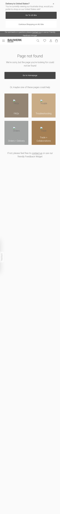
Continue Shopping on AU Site (31, 24)
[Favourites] (44, 40)
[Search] (38, 40)
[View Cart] (56, 40)
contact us (37, 153)
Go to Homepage (30, 75)
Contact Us (36, 32)
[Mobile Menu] (5, 41)
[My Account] (51, 40)
